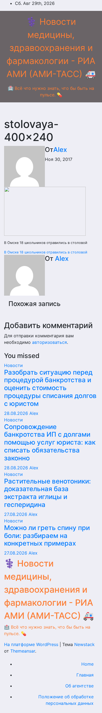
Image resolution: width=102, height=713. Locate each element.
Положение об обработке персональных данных (66, 700)
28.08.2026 (16, 413)
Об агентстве (79, 685)
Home (87, 664)
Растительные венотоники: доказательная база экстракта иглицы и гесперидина (47, 493)
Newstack (84, 644)
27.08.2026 (16, 514)
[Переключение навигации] (51, 111)
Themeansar (22, 651)
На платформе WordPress (32, 644)
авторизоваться (49, 342)
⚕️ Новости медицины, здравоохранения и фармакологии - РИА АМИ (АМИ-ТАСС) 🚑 (51, 47)
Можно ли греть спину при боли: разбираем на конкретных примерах (47, 535)
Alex (60, 150)
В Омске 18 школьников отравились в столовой (45, 252)
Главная (85, 675)
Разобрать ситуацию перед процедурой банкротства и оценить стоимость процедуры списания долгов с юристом (50, 388)
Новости (13, 365)
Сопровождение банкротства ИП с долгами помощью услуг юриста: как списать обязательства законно (49, 442)
